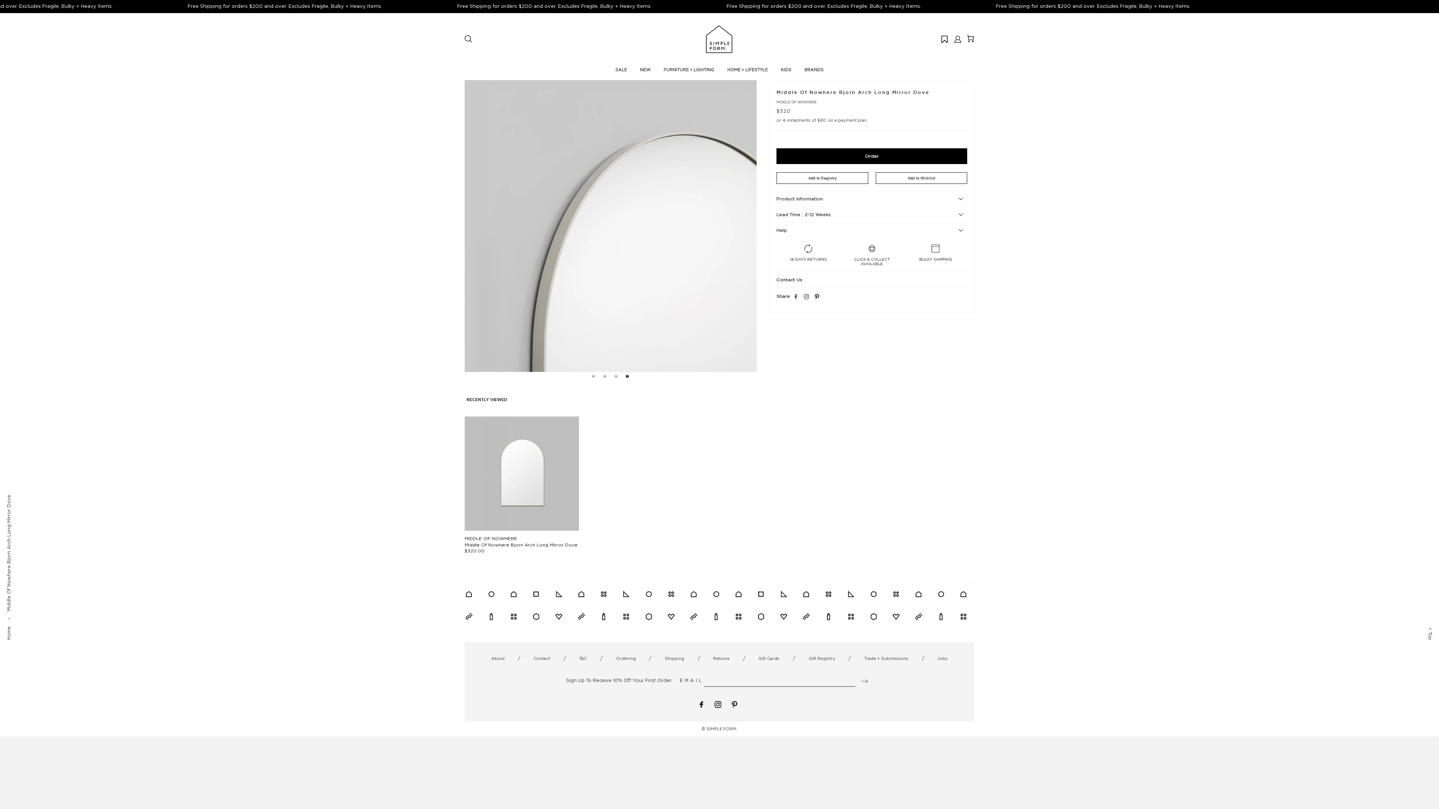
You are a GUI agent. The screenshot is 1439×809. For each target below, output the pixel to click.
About (498, 658)
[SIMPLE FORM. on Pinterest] (734, 704)
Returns (721, 658)
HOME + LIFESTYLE (747, 69)
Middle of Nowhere (796, 102)
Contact (542, 658)
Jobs (942, 658)
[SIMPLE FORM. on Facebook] (701, 704)
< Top (1430, 633)
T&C (583, 658)
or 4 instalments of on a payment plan (821, 120)
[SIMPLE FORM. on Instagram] (806, 297)
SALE (621, 69)
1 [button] (593, 377)
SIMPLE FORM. (721, 728)
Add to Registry (822, 178)
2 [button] (605, 377)
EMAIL (691, 680)
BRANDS (814, 69)
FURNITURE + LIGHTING (689, 69)
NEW (645, 69)
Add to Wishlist (921, 178)
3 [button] (616, 377)
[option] (611, 226)
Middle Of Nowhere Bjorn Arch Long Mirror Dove (521, 545)
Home (9, 633)
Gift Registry (822, 658)
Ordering (626, 658)
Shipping (674, 658)
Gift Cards (768, 658)
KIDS (786, 69)
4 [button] (627, 377)
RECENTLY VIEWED (487, 400)
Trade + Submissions (886, 658)
